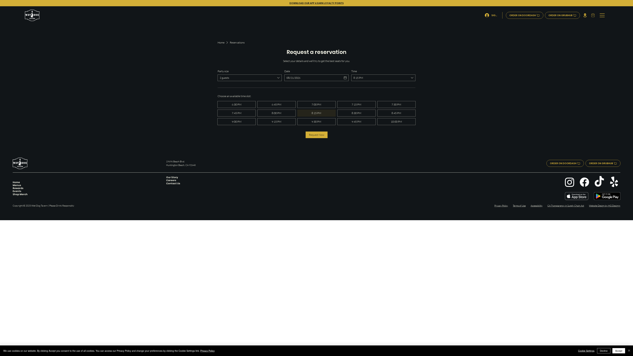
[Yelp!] (614, 182)
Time (354, 71)
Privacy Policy (501, 205)
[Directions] (585, 15)
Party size (223, 71)
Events (17, 191)
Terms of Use (519, 205)
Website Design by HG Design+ (604, 205)
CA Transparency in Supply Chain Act (565, 205)
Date (287, 71)
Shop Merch (20, 194)
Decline (604, 350)
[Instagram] (569, 182)
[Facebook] (584, 182)
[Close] (629, 350)
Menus (17, 185)
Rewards (18, 188)
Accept (618, 350)
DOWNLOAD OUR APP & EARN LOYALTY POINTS (316, 3)
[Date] (345, 78)
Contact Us (173, 183)
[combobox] (250, 77)
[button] (592, 15)
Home (16, 182)
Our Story (172, 177)
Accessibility (537, 205)
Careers (171, 180)
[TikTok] (599, 182)
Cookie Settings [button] (586, 350)
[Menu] (602, 15)
